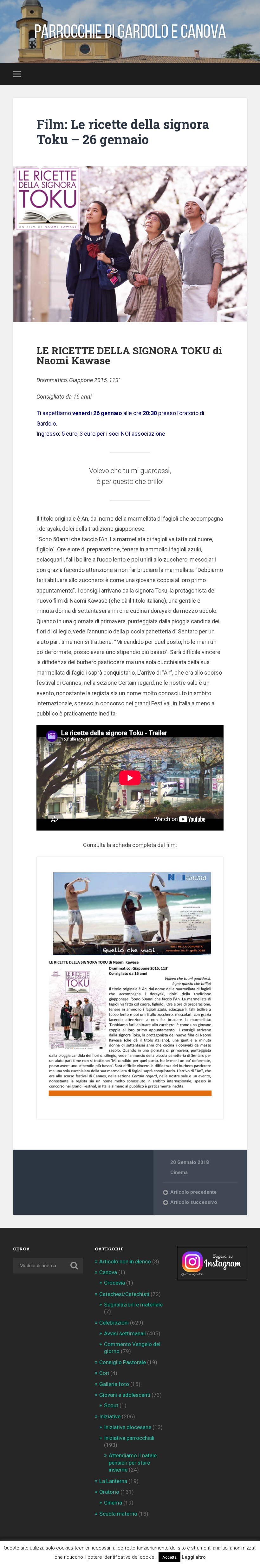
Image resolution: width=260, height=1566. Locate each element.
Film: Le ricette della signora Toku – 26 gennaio (122, 132)
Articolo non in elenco (125, 1261)
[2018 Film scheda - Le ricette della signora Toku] (130, 988)
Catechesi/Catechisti (124, 1294)
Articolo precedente (193, 1192)
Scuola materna (118, 1514)
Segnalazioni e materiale (133, 1304)
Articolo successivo (193, 1202)
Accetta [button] (169, 1557)
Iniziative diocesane (127, 1427)
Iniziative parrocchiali (129, 1438)
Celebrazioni (114, 1322)
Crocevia (114, 1283)
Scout (111, 1405)
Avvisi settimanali (125, 1333)
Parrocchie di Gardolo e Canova (130, 31)
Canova (108, 1272)
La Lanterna (113, 1481)
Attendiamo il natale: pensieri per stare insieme (133, 1462)
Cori (104, 1373)
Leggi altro (194, 1557)
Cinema (179, 1172)
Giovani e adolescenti (124, 1395)
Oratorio (109, 1492)
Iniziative (109, 1416)
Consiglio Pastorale (122, 1362)
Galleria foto (114, 1384)
